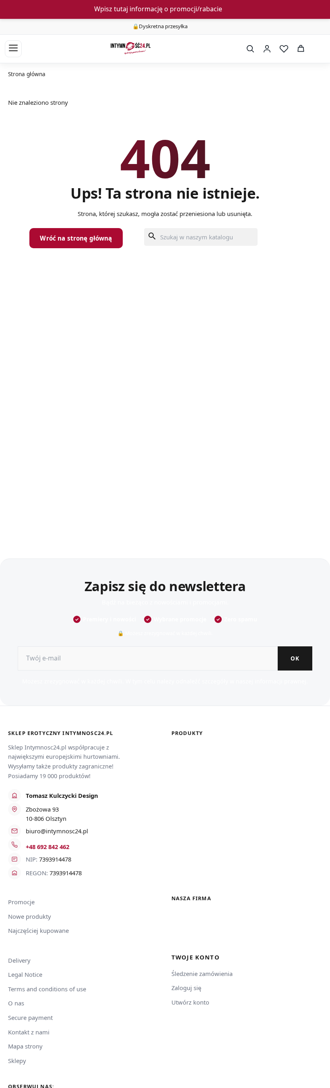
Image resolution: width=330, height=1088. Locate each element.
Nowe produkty (29, 916)
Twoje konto (195, 957)
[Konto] (266, 49)
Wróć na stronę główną (76, 238)
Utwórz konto (190, 1002)
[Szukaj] (249, 49)
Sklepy (17, 1061)
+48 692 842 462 (47, 847)
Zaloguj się (186, 988)
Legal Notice (25, 974)
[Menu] (13, 48)
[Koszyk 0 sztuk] (317, 49)
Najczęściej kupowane (38, 930)
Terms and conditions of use (47, 989)
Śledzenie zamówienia (202, 974)
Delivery (19, 960)
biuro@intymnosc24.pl (57, 831)
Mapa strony (25, 1046)
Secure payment (30, 1017)
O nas (16, 1003)
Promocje (21, 902)
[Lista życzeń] (283, 49)
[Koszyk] (300, 49)
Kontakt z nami (29, 1032)
